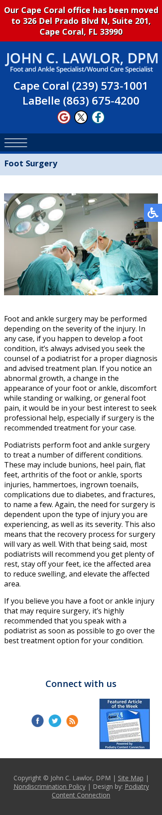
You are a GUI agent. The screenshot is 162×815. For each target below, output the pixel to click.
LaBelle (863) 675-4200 (81, 100)
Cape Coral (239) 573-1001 (81, 85)
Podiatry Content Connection (100, 790)
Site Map (131, 778)
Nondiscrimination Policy (50, 786)
